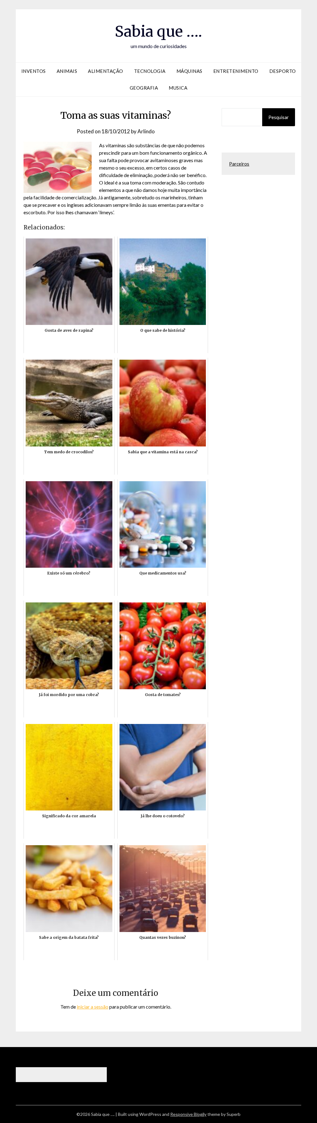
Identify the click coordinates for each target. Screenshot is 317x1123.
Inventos (33, 71)
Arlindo (146, 131)
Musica (178, 88)
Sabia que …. (158, 31)
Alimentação (105, 71)
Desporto (282, 71)
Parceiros (239, 163)
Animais (67, 71)
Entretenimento (235, 71)
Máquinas (189, 71)
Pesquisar (278, 117)
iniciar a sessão (92, 1007)
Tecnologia (150, 71)
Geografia (144, 88)
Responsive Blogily (188, 1114)
